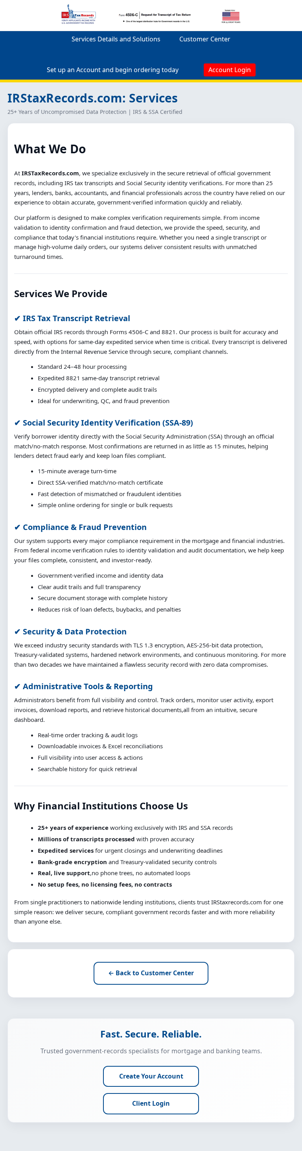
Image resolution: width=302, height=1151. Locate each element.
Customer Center (204, 39)
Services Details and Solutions (116, 39)
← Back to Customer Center (151, 973)
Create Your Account (151, 1076)
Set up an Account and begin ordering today (113, 69)
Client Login (151, 1103)
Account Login (229, 69)
